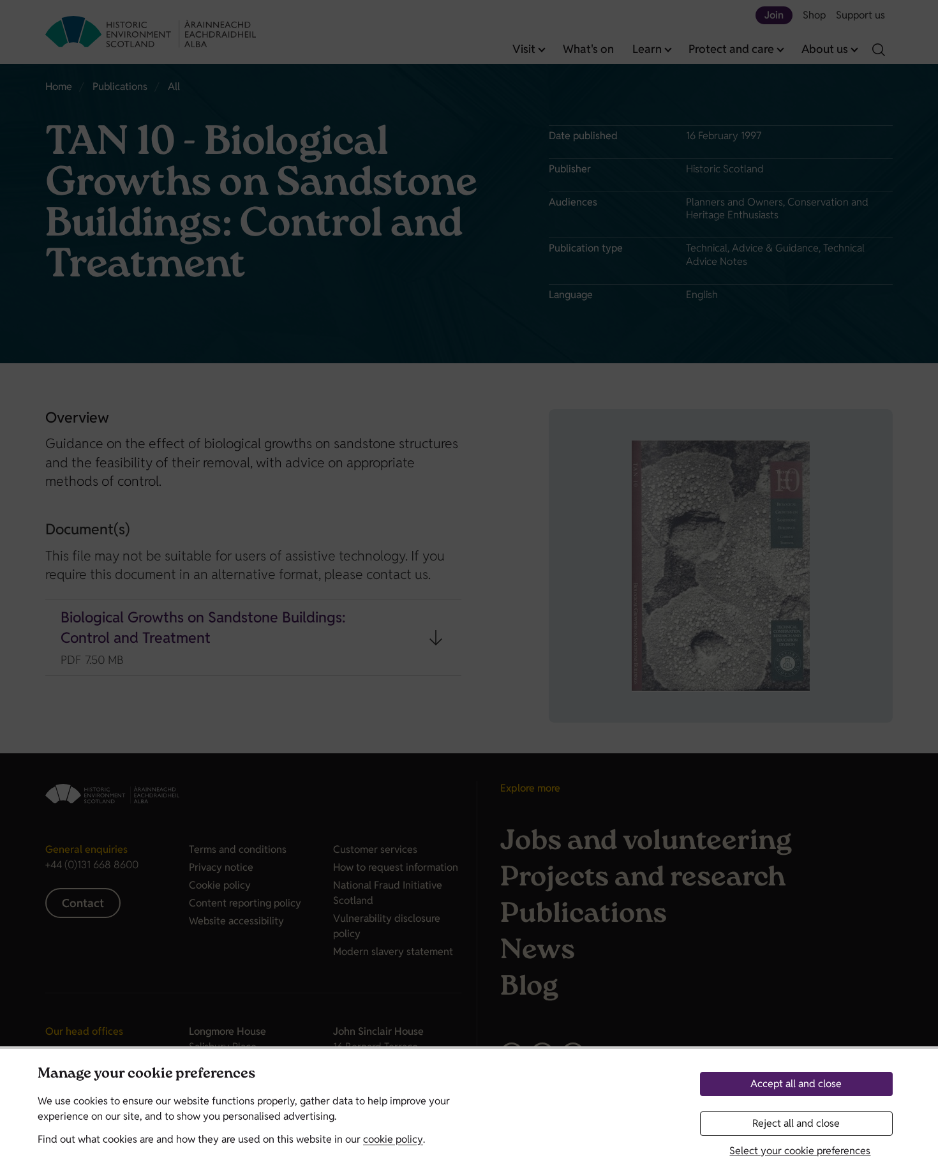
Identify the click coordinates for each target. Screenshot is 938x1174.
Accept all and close (796, 1083)
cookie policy (393, 1139)
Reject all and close (796, 1123)
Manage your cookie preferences (146, 1074)
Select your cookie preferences (799, 1150)
